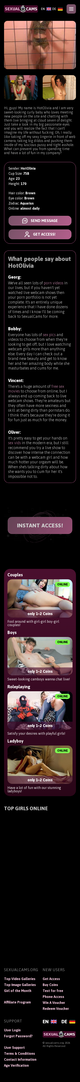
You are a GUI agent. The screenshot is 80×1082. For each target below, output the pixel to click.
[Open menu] (71, 9)
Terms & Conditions (19, 1053)
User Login (12, 1030)
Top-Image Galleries (20, 985)
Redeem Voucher (56, 1008)
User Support (14, 1047)
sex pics (49, 334)
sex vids (14, 443)
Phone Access (53, 997)
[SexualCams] (21, 9)
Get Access (51, 979)
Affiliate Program (17, 1002)
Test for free (53, 991)
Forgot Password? (18, 1036)
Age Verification (16, 1065)
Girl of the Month (17, 991)
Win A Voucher (54, 1002)
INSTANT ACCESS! (40, 525)
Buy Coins (50, 985)
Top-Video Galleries (19, 979)
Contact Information (20, 1059)
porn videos (53, 283)
